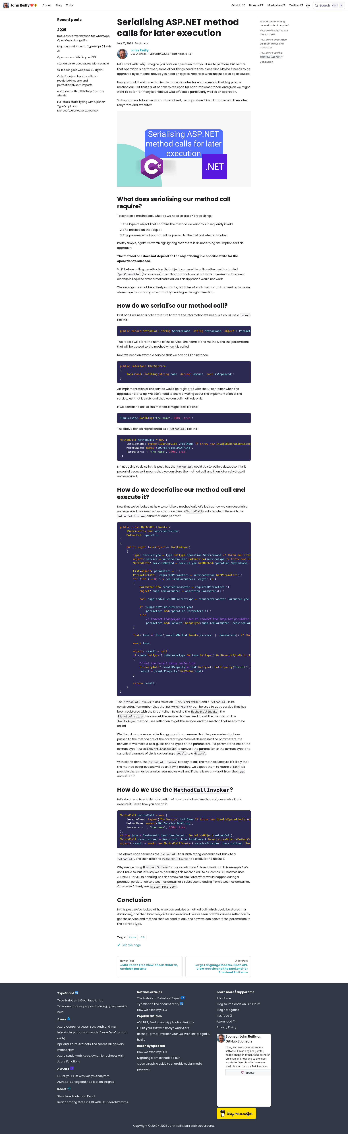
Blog (58, 5)
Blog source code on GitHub (236, 1004)
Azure (132, 937)
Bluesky (254, 5)
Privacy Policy (226, 1027)
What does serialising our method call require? (274, 23)
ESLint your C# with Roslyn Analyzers (83, 1076)
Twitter (294, 5)
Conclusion (266, 61)
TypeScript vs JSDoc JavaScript (80, 1000)
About (46, 5)
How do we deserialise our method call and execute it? (273, 43)
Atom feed (224, 1021)
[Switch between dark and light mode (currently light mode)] (308, 5)
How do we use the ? (271, 54)
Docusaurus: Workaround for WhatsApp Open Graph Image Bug (83, 38)
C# (142, 937)
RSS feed (223, 1016)
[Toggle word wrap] (240, 331)
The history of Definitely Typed (159, 998)
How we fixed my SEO (152, 1010)
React (62, 1089)
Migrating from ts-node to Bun (158, 1058)
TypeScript (65, 993)
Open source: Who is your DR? (76, 57)
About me (224, 998)
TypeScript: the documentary (158, 1004)
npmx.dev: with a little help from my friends (80, 94)
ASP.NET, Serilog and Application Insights (85, 1082)
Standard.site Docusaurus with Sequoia (83, 63)
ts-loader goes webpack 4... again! (80, 70)
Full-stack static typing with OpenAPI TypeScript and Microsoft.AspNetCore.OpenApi (81, 106)
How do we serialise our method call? (274, 32)
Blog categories (228, 1010)
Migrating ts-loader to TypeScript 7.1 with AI (84, 49)
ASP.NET (63, 1069)
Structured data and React (76, 1096)
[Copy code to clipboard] (246, 331)
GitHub (236, 5)
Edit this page (131, 945)
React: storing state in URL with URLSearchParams (92, 1102)
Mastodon (274, 5)
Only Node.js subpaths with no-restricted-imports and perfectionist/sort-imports (78, 80)
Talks (69, 5)
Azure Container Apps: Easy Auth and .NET (87, 1027)
